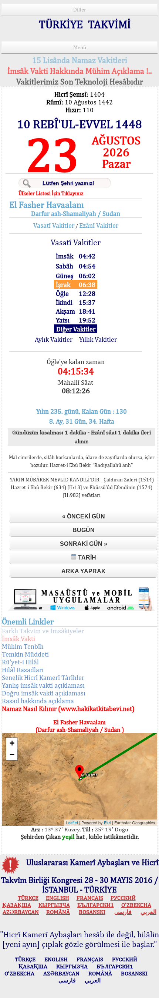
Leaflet (72, 822)
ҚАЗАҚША (16, 904)
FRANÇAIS (90, 897)
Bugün (83, 530)
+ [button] (12, 743)
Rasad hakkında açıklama (38, 701)
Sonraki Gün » (83, 544)
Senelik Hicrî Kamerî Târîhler (43, 677)
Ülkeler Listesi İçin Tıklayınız (50, 193)
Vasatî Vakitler (53, 225)
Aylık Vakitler (53, 339)
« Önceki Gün (83, 516)
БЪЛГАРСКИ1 (95, 904)
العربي (148, 911)
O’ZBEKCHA (136, 904)
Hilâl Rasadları (23, 670)
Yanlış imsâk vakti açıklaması (43, 685)
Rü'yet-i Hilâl (20, 662)
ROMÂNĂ (58, 911)
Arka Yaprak (83, 571)
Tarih (86, 557)
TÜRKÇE (28, 897)
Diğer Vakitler (75, 329)
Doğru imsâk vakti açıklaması (43, 693)
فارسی (123, 911)
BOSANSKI (92, 911)
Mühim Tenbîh (23, 646)
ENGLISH (57, 897)
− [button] (12, 754)
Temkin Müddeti (25, 654)
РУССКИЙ (123, 897)
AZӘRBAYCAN (21, 911)
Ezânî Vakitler (98, 225)
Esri (107, 822)
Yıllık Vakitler (98, 339)
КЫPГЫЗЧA (54, 904)
